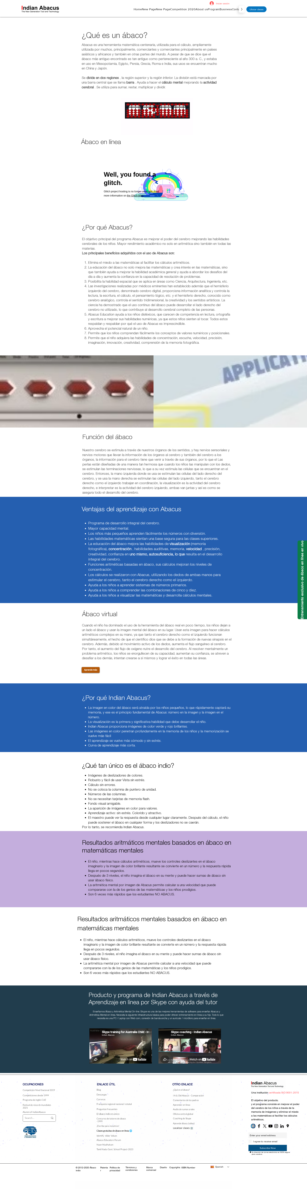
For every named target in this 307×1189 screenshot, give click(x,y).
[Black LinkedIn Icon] (281, 1126)
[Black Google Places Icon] (287, 1126)
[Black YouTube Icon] (270, 1126)
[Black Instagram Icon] (276, 1126)
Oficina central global (183, 1114)
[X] (264, 1126)
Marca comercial (151, 1168)
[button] (202, 9)
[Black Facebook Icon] (258, 1126)
